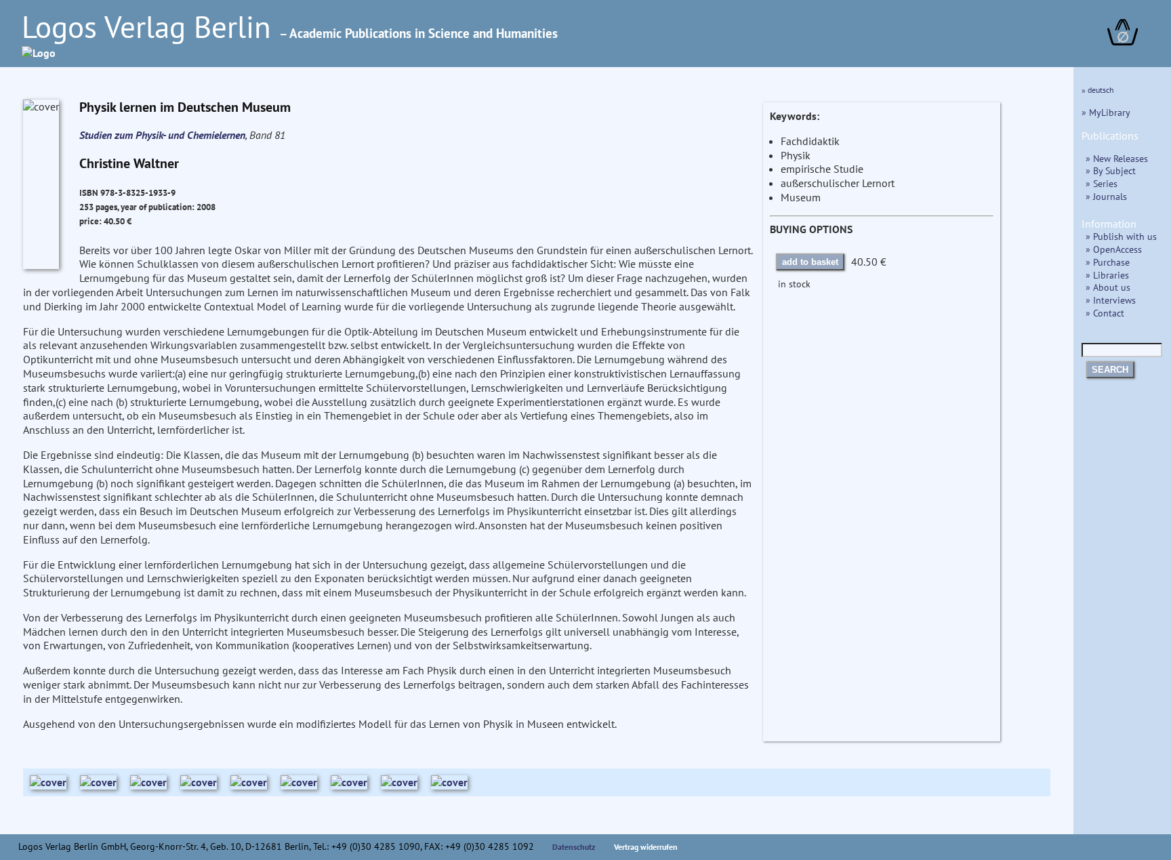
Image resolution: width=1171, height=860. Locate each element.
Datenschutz (574, 847)
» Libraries (1107, 274)
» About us (1108, 287)
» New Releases (1117, 158)
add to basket (810, 262)
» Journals (1106, 196)
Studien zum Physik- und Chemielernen (162, 135)
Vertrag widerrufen (646, 847)
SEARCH (1110, 370)
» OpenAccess (1114, 249)
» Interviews (1111, 299)
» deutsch (1098, 90)
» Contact (1105, 312)
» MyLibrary (1106, 112)
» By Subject (1111, 170)
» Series (1101, 183)
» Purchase (1108, 261)
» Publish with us (1121, 236)
